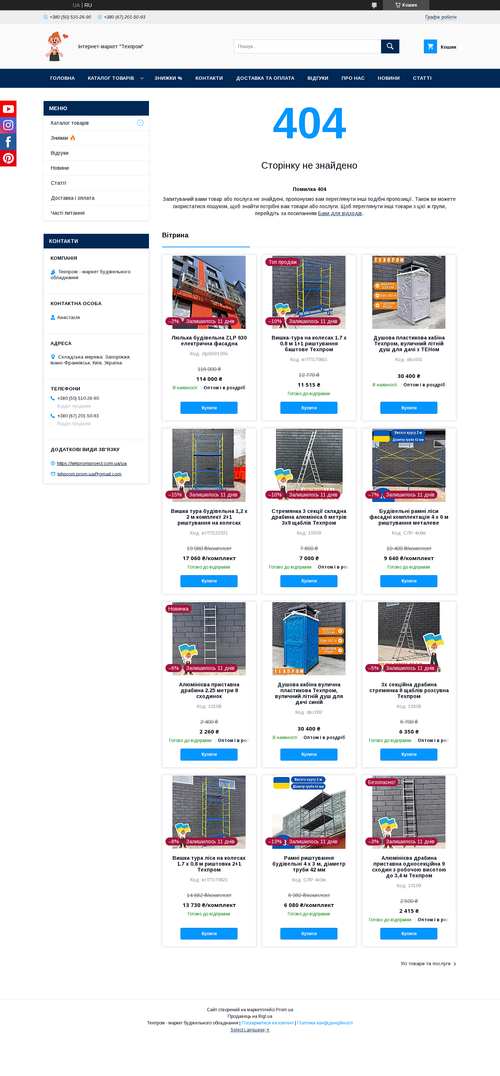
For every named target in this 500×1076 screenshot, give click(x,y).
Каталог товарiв (111, 78)
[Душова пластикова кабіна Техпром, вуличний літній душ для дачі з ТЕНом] (409, 291)
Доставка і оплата (72, 198)
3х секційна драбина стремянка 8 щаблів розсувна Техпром (409, 690)
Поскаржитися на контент (268, 1023)
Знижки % (168, 78)
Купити (209, 407)
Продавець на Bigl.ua (250, 1016)
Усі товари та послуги (426, 963)
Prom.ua (284, 1009)
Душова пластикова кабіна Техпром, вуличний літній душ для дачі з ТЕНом (409, 343)
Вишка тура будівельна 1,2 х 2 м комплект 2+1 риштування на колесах (209, 517)
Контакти (209, 78)
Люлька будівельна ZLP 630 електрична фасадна (209, 340)
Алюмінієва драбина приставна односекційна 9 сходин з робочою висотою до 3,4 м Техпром (409, 866)
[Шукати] (390, 46)
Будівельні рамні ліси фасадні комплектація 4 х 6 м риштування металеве (408, 517)
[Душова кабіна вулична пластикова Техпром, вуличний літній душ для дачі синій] (309, 638)
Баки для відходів (340, 213)
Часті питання (68, 213)
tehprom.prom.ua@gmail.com (89, 473)
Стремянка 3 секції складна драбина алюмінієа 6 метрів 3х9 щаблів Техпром (309, 517)
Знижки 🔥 (63, 138)
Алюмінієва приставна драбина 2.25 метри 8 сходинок (209, 690)
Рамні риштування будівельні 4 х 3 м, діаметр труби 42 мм (309, 864)
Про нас (353, 78)
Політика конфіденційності (325, 1023)
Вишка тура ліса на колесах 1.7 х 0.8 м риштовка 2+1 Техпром (209, 864)
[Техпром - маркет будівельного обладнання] (56, 59)
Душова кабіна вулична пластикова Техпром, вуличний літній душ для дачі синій (309, 693)
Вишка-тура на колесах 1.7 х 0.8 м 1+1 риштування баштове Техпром (309, 343)
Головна (62, 78)
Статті (422, 78)
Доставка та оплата (265, 78)
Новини (389, 78)
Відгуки (317, 78)
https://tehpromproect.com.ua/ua (92, 463)
